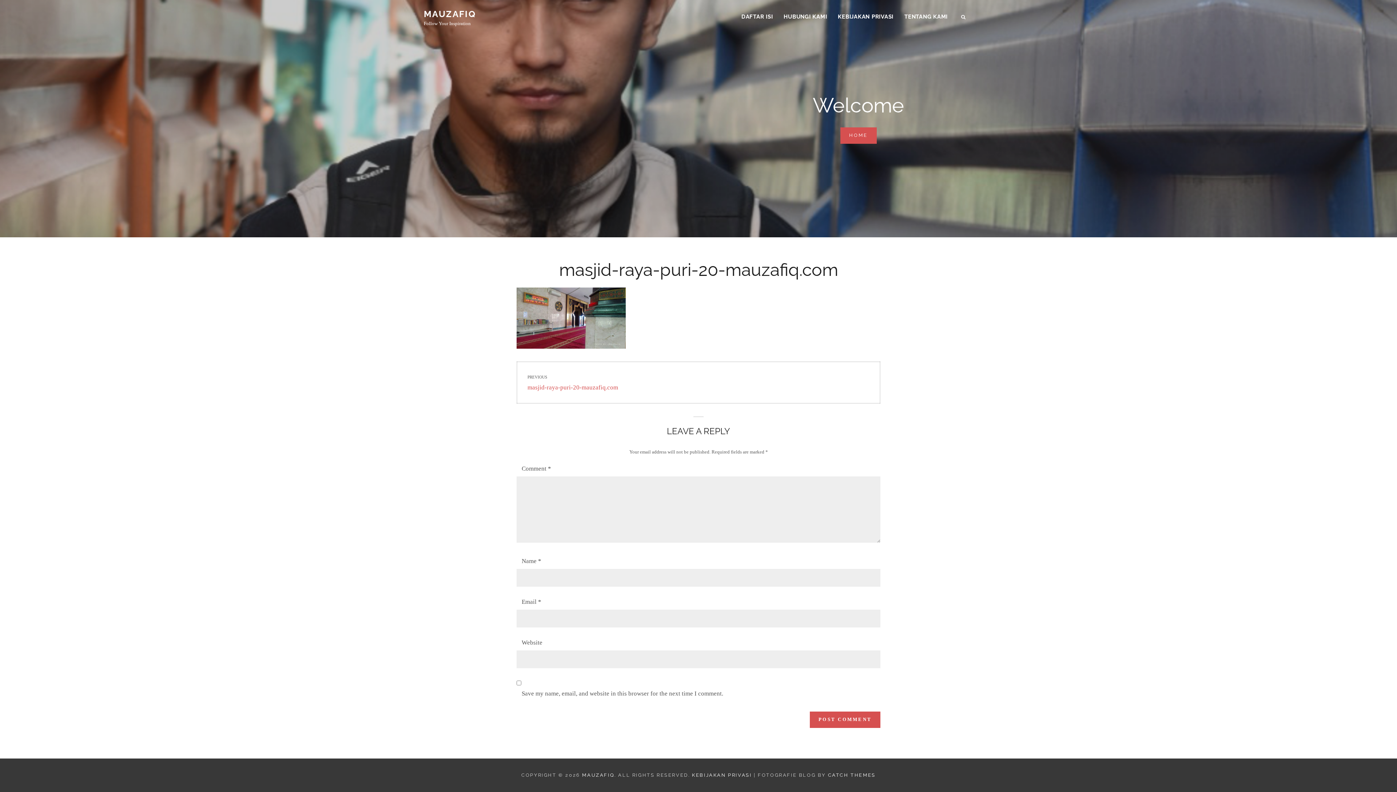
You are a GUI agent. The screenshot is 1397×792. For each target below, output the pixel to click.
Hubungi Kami (805, 16)
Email (531, 601)
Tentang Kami (926, 16)
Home (863, 135)
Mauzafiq (450, 14)
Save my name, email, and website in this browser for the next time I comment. (622, 693)
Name (531, 561)
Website (532, 642)
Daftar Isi (757, 16)
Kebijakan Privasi (865, 16)
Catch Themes (852, 775)
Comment (536, 468)
